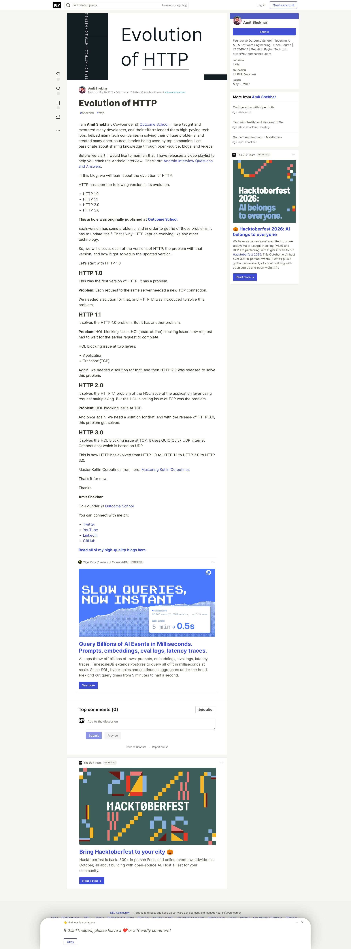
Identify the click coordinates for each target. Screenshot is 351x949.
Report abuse (160, 746)
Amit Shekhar (97, 88)
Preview (112, 735)
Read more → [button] (245, 277)
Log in (261, 5)
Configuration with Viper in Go (253, 109)
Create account (283, 5)
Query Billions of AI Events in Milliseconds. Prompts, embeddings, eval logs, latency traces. (143, 647)
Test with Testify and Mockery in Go (257, 124)
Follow (264, 32)
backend (87, 113)
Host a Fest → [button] (91, 881)
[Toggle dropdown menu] (213, 562)
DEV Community (120, 912)
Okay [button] (70, 942)
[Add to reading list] (58, 104)
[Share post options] (58, 130)
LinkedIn (90, 535)
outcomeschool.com (175, 92)
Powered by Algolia (173, 5)
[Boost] (58, 117)
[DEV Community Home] (56, 5)
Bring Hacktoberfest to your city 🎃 (126, 851)
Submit (94, 735)
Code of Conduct (136, 746)
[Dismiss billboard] (302, 922)
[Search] (68, 5)
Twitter (89, 524)
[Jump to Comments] (58, 90)
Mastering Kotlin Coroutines (165, 469)
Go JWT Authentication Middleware (257, 139)
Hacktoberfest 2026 (247, 254)
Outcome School (154, 124)
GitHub (89, 541)
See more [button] (88, 685)
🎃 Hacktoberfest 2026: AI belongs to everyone (261, 231)
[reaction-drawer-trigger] (58, 76)
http (100, 113)
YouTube (90, 530)
